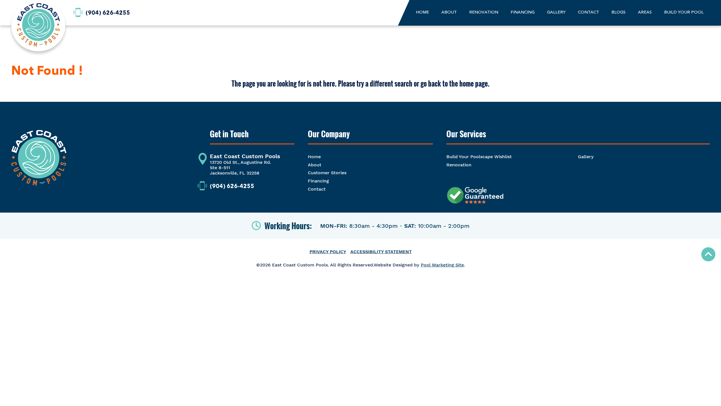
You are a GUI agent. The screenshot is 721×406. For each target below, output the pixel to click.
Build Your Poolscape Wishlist (479, 156)
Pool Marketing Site (442, 265)
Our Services (466, 134)
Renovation (458, 164)
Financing (318, 181)
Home (314, 156)
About (314, 164)
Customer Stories (327, 172)
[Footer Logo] (38, 160)
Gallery (586, 156)
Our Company (329, 134)
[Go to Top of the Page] (708, 254)
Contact (317, 189)
